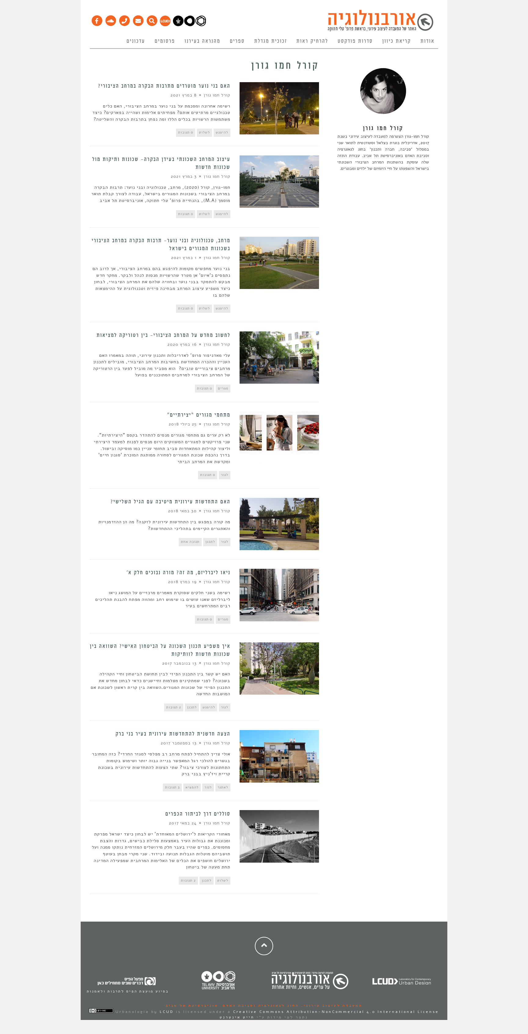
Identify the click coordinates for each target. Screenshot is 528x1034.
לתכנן (210, 541)
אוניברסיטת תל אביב (192, 1005)
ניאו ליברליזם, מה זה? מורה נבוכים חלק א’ (178, 572)
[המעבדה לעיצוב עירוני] (165, 24)
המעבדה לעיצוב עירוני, (330, 1005)
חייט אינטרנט (237, 1017)
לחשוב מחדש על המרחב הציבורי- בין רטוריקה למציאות (163, 335)
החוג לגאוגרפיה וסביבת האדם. (258, 1005)
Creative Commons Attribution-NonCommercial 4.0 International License (336, 1011)
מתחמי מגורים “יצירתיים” (198, 415)
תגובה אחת (190, 541)
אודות (427, 41)
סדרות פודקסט (355, 41)
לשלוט (204, 132)
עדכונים (136, 41)
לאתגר (223, 787)
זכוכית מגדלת (270, 41)
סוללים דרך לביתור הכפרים (197, 814)
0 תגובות (185, 132)
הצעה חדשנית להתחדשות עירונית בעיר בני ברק (173, 734)
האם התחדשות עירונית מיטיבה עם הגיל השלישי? (170, 502)
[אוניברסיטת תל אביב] (189, 24)
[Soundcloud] (110, 19)
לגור (224, 475)
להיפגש (222, 132)
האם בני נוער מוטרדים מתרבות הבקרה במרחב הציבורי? (164, 86)
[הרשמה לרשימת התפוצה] (138, 19)
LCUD (167, 1011)
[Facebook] (97, 19)
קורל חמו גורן (217, 95)
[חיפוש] (152, 19)
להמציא (192, 787)
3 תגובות (172, 787)
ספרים (237, 41)
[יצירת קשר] (124, 19)
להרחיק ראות (312, 41)
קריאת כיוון (396, 41)
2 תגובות (173, 707)
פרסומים (165, 41)
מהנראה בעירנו (202, 41)
